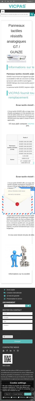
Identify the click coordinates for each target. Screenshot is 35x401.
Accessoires (8, 336)
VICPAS (31, 124)
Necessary (7, 397)
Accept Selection (17, 394)
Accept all (27, 394)
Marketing (30, 397)
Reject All (8, 394)
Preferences (22, 397)
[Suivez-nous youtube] (2, 1)
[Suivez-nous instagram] (13, 1)
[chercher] (32, 14)
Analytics (14, 397)
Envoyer (17, 341)
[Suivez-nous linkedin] (8, 1)
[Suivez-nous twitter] (11, 1)
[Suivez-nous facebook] (5, 1)
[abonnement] (28, 305)
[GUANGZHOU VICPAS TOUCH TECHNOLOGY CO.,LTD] (17, 6)
